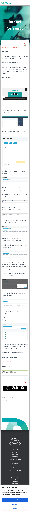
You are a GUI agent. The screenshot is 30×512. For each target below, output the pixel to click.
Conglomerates (15, 476)
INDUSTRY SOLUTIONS (15, 471)
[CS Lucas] (6, 2)
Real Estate (15, 474)
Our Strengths (15, 452)
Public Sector (15, 483)
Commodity (15, 481)
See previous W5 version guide (10, 47)
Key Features (15, 463)
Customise (15, 504)
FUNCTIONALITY (15, 460)
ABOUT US (15, 449)
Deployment (15, 467)
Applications (15, 465)
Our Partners (15, 454)
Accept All (15, 500)
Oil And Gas (15, 479)
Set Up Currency (6, 361)
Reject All (15, 508)
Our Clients (15, 456)
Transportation (15, 477)
